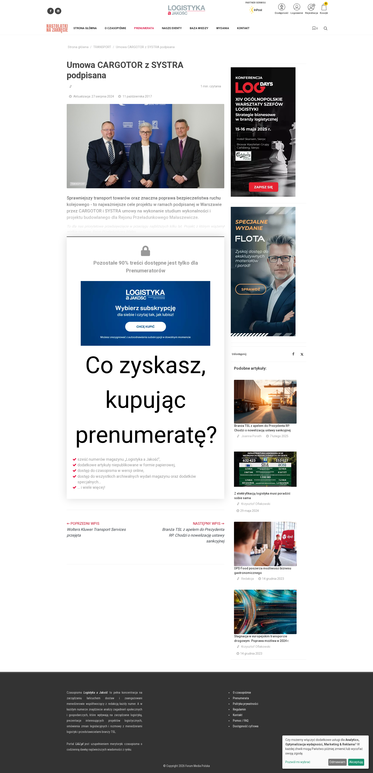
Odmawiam (337, 762)
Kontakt (237, 715)
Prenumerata (241, 698)
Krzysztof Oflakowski (255, 504)
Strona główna (78, 47)
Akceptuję (356, 762)
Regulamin (239, 709)
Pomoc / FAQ (240, 720)
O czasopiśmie (242, 692)
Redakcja (247, 578)
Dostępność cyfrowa (245, 726)
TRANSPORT (102, 47)
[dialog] (325, 752)
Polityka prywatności (245, 703)
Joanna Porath (251, 436)
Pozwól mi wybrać (297, 762)
